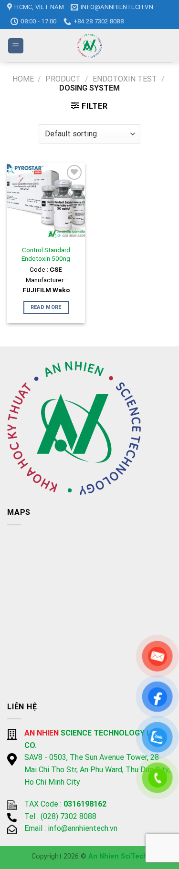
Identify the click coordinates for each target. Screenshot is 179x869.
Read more (46, 307)
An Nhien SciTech (117, 856)
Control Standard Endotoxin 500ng (45, 254)
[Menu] (16, 46)
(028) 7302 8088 (68, 816)
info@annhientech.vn (82, 828)
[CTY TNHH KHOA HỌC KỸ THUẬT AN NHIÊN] (90, 45)
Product (63, 78)
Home (23, 78)
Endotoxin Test (125, 78)
